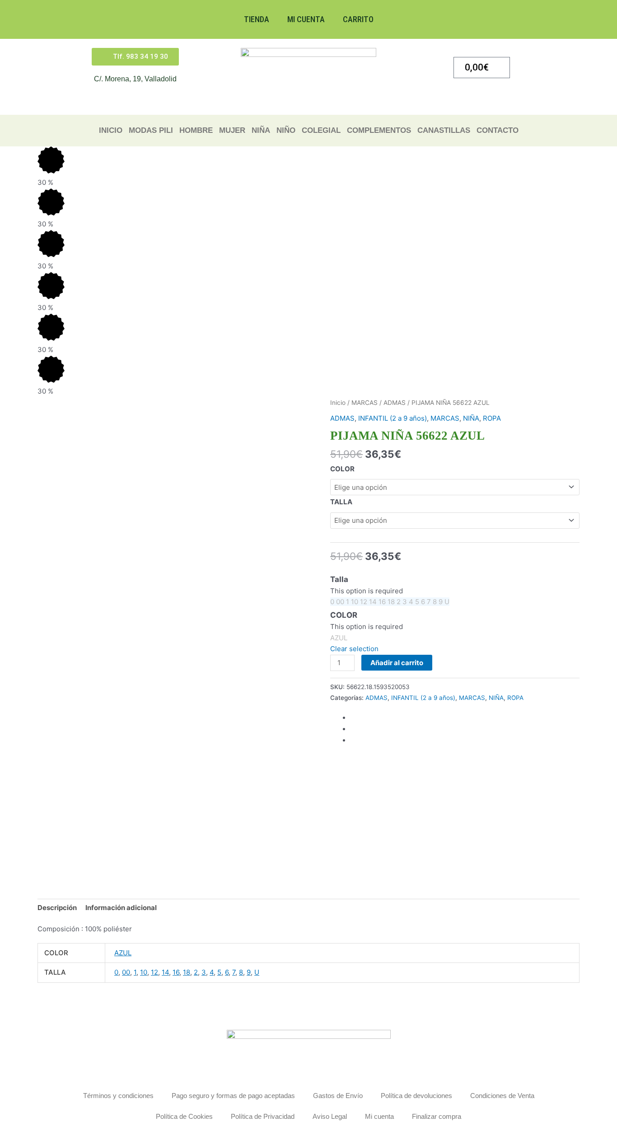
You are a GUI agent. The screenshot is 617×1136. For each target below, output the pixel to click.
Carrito (358, 19)
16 (176, 972)
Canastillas (443, 130)
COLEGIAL (321, 130)
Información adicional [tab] (121, 907)
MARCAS (364, 402)
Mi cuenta (306, 19)
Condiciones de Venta (502, 1095)
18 (186, 972)
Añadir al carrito (396, 662)
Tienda (256, 19)
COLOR (342, 469)
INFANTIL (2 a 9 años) (392, 418)
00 (126, 972)
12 (154, 972)
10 (143, 972)
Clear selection (354, 648)
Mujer (232, 130)
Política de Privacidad (262, 1116)
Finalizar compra (436, 1116)
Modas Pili (151, 130)
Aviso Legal (330, 1116)
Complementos (379, 130)
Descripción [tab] (57, 907)
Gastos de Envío (338, 1095)
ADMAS (394, 402)
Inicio (110, 130)
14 (165, 972)
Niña (261, 130)
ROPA (492, 418)
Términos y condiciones (118, 1095)
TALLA (341, 502)
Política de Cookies (184, 1116)
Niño (285, 130)
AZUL (122, 952)
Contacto (498, 130)
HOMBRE (196, 130)
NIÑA (471, 418)
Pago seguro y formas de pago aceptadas (233, 1095)
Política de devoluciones (416, 1095)
